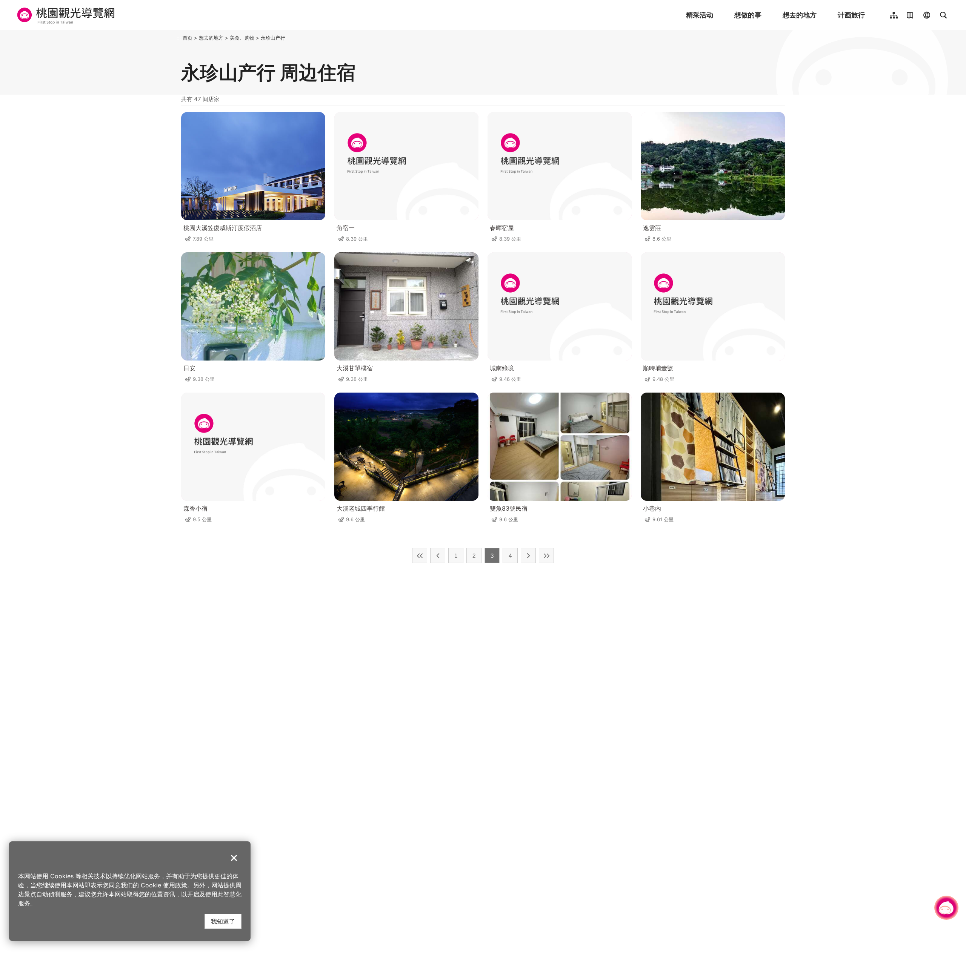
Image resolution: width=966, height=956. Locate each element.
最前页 (419, 555)
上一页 (437, 555)
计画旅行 (851, 15)
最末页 (546, 555)
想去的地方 (800, 15)
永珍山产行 (273, 38)
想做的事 (747, 15)
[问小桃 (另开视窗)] (946, 908)
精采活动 (699, 15)
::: (179, 38)
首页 (187, 38)
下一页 (528, 555)
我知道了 (223, 921)
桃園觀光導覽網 (64, 15)
